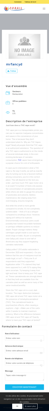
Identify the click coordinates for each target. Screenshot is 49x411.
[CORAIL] (20, 9)
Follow (13, 71)
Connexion (17, 2)
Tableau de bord (30, 2)
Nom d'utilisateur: (12, 334)
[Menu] (44, 9)
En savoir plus (30, 406)
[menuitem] (18, 1)
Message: (9, 371)
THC (19, 160)
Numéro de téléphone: (14, 359)
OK (17, 406)
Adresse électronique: (14, 346)
